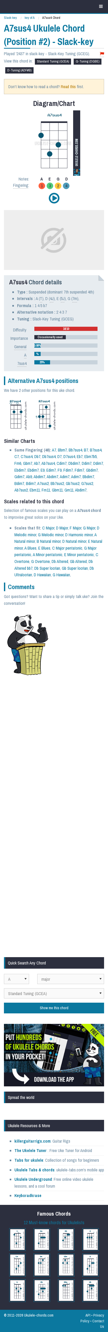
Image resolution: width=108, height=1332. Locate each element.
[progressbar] (66, 329)
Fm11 (46, 490)
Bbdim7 (88, 476)
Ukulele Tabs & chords (34, 1170)
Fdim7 (68, 470)
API (87, 1315)
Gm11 (68, 490)
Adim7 (64, 476)
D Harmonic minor (79, 535)
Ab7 (37, 463)
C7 (16, 456)
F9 (60, 470)
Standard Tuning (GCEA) (53, 61)
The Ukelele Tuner (30, 1150)
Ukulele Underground (33, 1179)
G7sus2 (87, 483)
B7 (86, 450)
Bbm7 (62, 450)
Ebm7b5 (90, 456)
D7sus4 (69, 456)
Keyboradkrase (27, 1195)
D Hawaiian (42, 575)
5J (62, 298)
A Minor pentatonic (47, 554)
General (20, 346)
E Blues (44, 548)
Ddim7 (86, 463)
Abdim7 (39, 476)
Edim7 (51, 470)
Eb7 (80, 456)
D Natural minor (74, 541)
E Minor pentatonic (79, 554)
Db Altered (60, 561)
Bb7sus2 (57, 483)
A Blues (30, 548)
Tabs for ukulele (28, 1160)
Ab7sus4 (48, 463)
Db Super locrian (47, 568)
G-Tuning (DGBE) (87, 61)
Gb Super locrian (75, 568)
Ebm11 (35, 490)
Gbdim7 (92, 470)
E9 (43, 470)
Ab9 (29, 476)
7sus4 (21, 363)
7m (74, 298)
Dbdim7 (74, 463)
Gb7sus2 (72, 483)
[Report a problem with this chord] (102, 53)
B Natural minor (49, 541)
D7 (59, 456)
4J (51, 298)
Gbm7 (27, 463)
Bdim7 (19, 483)
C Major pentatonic (67, 548)
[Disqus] (54, 749)
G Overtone (40, 561)
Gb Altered (78, 561)
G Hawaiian (61, 575)
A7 (54, 450)
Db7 (37, 456)
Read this (68, 86)
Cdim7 (62, 463)
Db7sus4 (49, 456)
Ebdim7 (20, 470)
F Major (75, 528)
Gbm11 (57, 490)
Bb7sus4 (75, 450)
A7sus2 (43, 483)
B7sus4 (95, 450)
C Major (48, 528)
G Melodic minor (50, 535)
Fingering (20, 185)
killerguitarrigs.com (32, 1141)
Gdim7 (19, 476)
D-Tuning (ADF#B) (19, 70)
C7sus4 (27, 456)
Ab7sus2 (21, 490)
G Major (89, 528)
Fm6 (17, 463)
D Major (62, 528)
